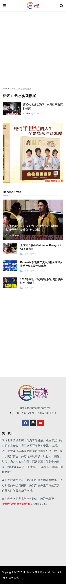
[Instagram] (33, 423)
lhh (28, 113)
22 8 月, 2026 (13, 235)
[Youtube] (40, 423)
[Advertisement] (33, 47)
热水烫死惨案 (25, 88)
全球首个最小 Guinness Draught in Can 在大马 (41, 247)
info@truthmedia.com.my (17, 504)
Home (6, 88)
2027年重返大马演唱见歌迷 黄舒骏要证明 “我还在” (41, 281)
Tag (13, 88)
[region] (33, 153)
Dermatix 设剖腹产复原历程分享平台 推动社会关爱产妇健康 (41, 264)
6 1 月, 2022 (38, 113)
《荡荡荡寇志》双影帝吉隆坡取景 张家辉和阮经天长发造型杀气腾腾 (32, 228)
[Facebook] (25, 423)
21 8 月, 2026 (28, 254)
